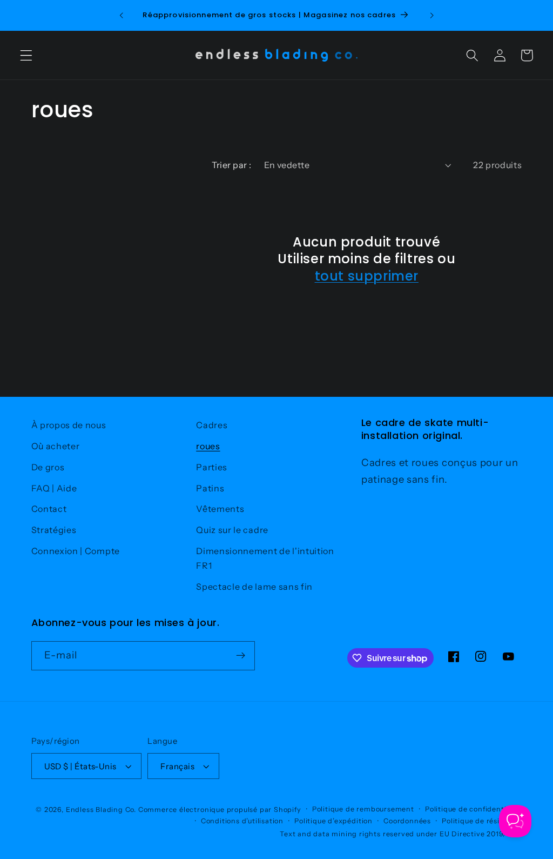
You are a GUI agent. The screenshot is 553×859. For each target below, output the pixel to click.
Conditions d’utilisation (242, 821)
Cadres (211, 424)
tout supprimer (367, 276)
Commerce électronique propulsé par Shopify (219, 809)
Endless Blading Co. (101, 809)
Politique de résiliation (482, 821)
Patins (210, 488)
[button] (26, 55)
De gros (48, 467)
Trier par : (231, 164)
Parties (211, 467)
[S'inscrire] (240, 655)
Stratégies (54, 529)
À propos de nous (68, 424)
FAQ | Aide (54, 488)
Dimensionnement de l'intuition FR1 (265, 558)
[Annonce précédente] (121, 15)
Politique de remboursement (363, 809)
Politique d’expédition (333, 821)
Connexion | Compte (75, 550)
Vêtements (220, 508)
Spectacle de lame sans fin (254, 586)
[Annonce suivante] (431, 15)
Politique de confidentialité (473, 809)
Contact (49, 508)
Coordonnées (407, 821)
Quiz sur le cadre (232, 529)
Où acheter (55, 446)
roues (208, 446)
